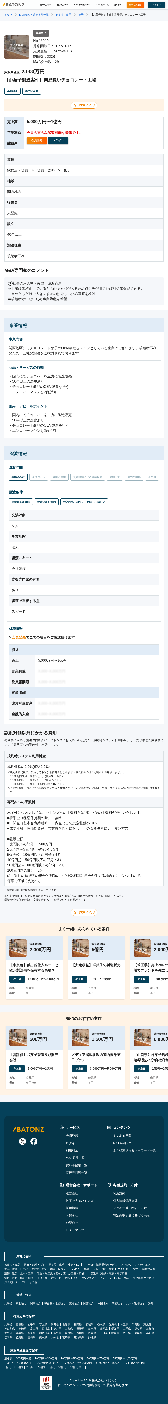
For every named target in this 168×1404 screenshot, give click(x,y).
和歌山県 (44, 1333)
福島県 (78, 1324)
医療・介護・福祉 (34, 1264)
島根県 (69, 1333)
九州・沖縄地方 (135, 1303)
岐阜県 (92, 1328)
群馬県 (113, 1324)
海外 (150, 1303)
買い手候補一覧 (76, 1165)
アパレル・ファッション (135, 1264)
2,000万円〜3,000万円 (48, 1363)
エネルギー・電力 (127, 1269)
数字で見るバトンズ (79, 1200)
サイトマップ (75, 1230)
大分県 (55, 1337)
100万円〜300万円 (46, 1358)
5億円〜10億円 (57, 1367)
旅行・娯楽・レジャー (55, 1269)
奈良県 (31, 1333)
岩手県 (31, 1324)
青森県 (20, 1324)
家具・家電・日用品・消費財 (21, 1269)
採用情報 (72, 1208)
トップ (8, 14)
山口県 (104, 1333)
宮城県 (43, 1324)
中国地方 (103, 1303)
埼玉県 (124, 1324)
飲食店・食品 (63, 14)
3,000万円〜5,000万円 (78, 1363)
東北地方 (21, 1303)
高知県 (150, 1333)
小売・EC (74, 1264)
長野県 (80, 1328)
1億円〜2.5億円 (13, 1367)
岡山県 (80, 1333)
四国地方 (117, 1303)
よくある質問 (122, 1135)
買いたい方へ (63, 4)
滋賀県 (138, 1328)
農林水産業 (148, 1269)
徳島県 (115, 1333)
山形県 (66, 1324)
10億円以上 (77, 1367)
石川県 (46, 1328)
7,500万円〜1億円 (136, 1363)
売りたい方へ (46, 4)
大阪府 (8, 1333)
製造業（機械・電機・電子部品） (110, 1273)
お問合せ (72, 1222)
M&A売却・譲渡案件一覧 (34, 14)
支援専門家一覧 (76, 1172)
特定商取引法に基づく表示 (131, 1215)
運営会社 (72, 1193)
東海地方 (74, 1303)
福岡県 (8, 1337)
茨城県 (89, 1324)
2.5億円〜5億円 (35, 1367)
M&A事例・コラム (125, 1143)
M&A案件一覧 (102, 4)
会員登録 (19, 637)
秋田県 (55, 1324)
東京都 (147, 1324)
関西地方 (88, 1303)
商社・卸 (42, 1278)
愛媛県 (138, 1333)
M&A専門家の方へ (82, 4)
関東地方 (35, 1303)
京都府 (150, 1328)
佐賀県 (20, 1337)
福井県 (57, 1328)
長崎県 (31, 1337)
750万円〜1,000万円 (125, 1358)
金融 (86, 1269)
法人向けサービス (14, 1282)
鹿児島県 (79, 1337)
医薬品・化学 (56, 1264)
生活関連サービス (143, 1278)
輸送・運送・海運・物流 (18, 1278)
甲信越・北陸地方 (54, 1303)
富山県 (34, 1328)
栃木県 (101, 1324)
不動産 (76, 1269)
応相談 (8, 1358)
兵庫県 (20, 1333)
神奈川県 (9, 1328)
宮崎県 (66, 1337)
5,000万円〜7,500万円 (109, 1363)
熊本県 (43, 1337)
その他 (33, 1282)
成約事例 (117, 4)
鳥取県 (57, 1333)
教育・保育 (123, 1278)
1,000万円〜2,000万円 (17, 1363)
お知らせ (72, 1215)
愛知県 (115, 1328)
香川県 (127, 1333)
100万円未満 (23, 1358)
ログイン (72, 1143)
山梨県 (69, 1328)
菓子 (81, 14)
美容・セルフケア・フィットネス (93, 1278)
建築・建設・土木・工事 (18, 1273)
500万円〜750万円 (98, 1358)
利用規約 (119, 1193)
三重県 (127, 1328)
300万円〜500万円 (72, 1358)
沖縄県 (92, 1337)
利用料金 (72, 1150)
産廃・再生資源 (60, 1278)
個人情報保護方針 (125, 1200)
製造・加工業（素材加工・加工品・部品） (62, 1273)
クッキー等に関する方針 (130, 1208)
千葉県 (136, 1324)
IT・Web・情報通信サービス (100, 1264)
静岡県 (104, 1328)
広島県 (92, 1333)
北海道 (8, 1303)
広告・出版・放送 (103, 1269)
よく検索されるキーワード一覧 (134, 1150)
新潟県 (22, 1328)
